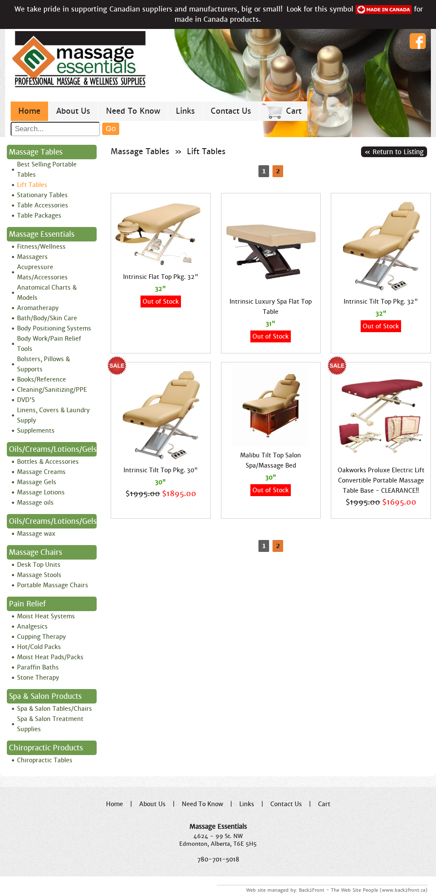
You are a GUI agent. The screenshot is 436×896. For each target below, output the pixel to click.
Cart (293, 111)
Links (185, 111)
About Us (73, 111)
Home (29, 111)
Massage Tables (140, 151)
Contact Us (231, 111)
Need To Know (133, 111)
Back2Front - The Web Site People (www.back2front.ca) (363, 890)
